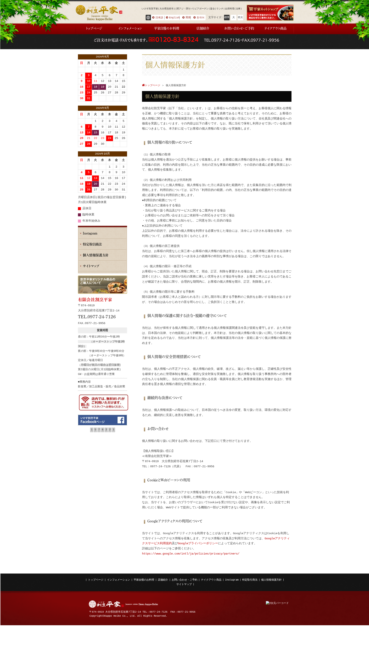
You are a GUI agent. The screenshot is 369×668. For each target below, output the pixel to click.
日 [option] (81, 63)
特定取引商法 (250, 579)
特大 (240, 17)
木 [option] (109, 63)
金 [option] (116, 63)
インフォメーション (118, 579)
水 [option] (102, 63)
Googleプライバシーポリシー (198, 543)
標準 (226, 17)
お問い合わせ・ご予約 (184, 579)
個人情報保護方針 (271, 579)
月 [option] (88, 63)
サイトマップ (184, 584)
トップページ (95, 579)
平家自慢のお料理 (144, 579)
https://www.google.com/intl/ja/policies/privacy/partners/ (190, 553)
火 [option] (95, 63)
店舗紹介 (163, 579)
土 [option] (123, 63)
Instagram (232, 579)
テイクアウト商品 (211, 579)
